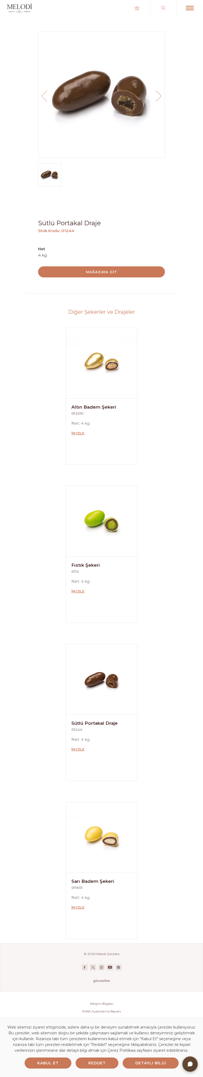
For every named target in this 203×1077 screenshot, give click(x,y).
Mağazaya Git (101, 272)
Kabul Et (48, 1063)
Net (41, 248)
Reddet (97, 1063)
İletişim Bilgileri (101, 1004)
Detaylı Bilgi (150, 1063)
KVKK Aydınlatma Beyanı (101, 1011)
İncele (78, 433)
